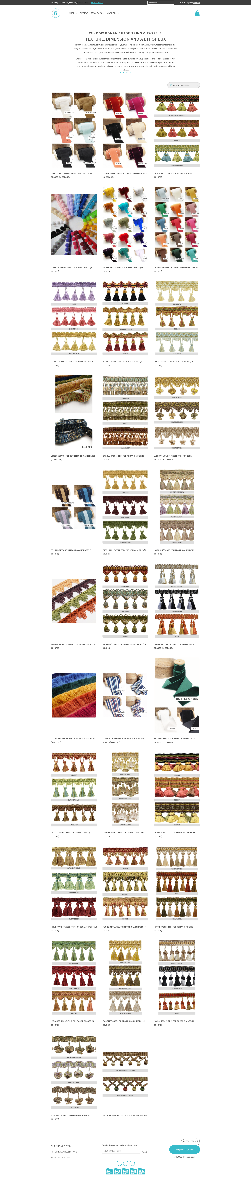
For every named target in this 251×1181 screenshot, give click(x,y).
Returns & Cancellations (64, 1151)
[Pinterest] (125, 1163)
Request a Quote (184, 1149)
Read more (125, 72)
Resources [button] (96, 13)
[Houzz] (132, 1163)
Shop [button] (72, 13)
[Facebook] (119, 1163)
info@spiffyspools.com (184, 1157)
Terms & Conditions (61, 1157)
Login (189, 2)
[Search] (176, 2)
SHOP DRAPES (97, 2)
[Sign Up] (145, 1151)
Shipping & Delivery (61, 1146)
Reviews (84, 13)
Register (196, 2)
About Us (111, 13)
